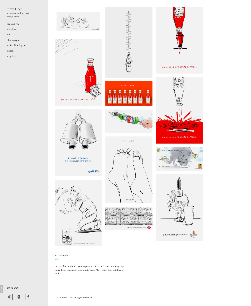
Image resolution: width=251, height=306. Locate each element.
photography (13, 39)
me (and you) (13, 23)
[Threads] (19, 296)
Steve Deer (13, 287)
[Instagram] (10, 296)
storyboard (12, 29)
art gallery (12, 55)
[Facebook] (28, 296)
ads (8, 34)
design (10, 50)
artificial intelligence (16, 45)
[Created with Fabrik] (1, 289)
